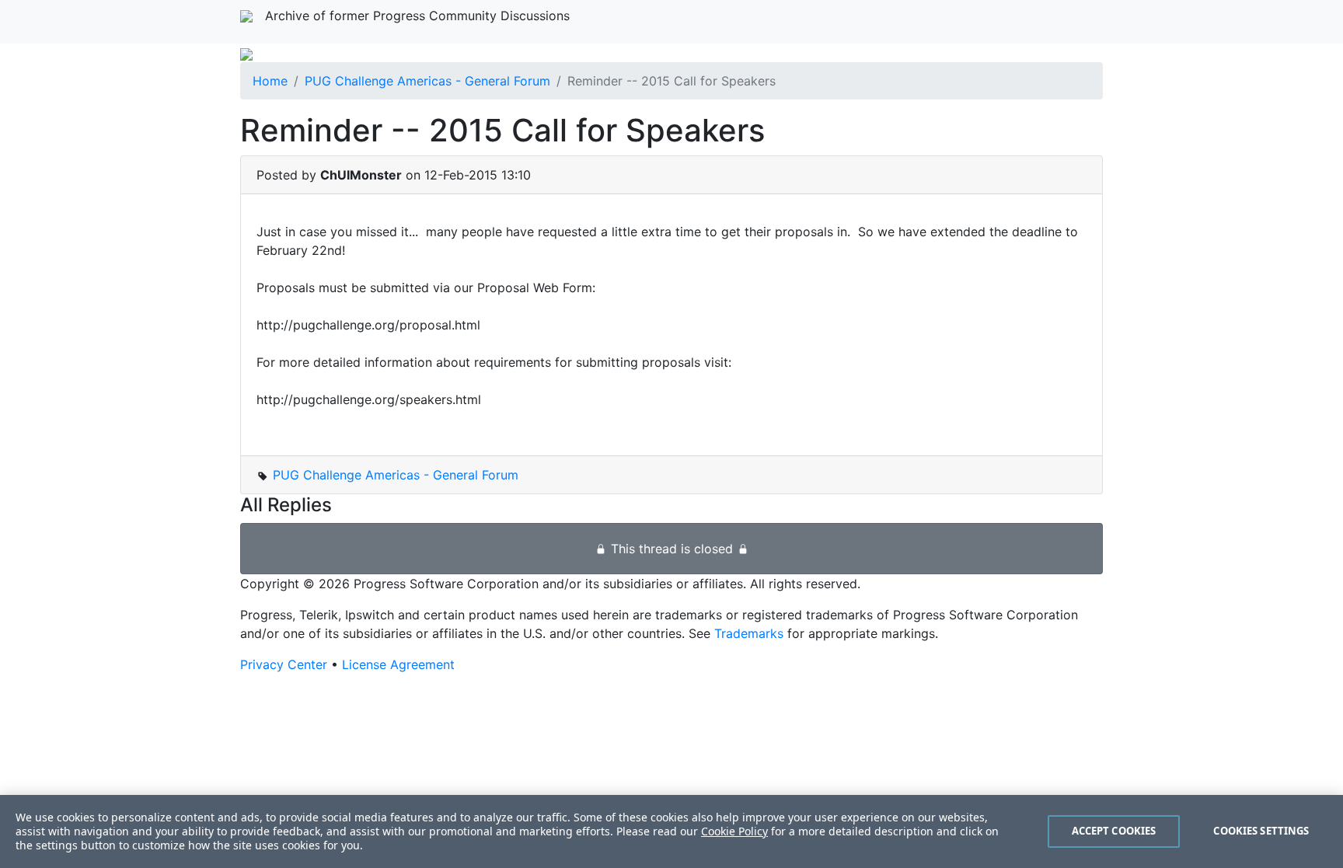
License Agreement (398, 664)
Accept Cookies (1114, 831)
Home (270, 81)
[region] (671, 831)
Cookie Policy (734, 831)
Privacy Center (283, 664)
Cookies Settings (1261, 831)
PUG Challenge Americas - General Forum (427, 81)
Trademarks (748, 633)
